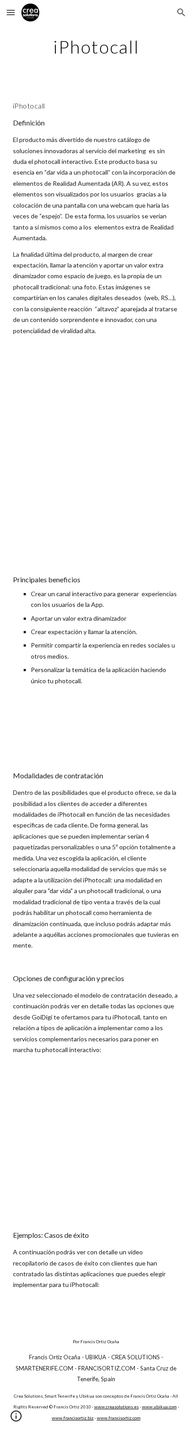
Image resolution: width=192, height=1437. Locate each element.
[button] (10, 12)
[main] (96, 46)
